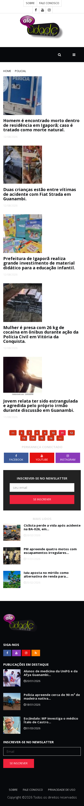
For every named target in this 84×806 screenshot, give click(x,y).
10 (53, 432)
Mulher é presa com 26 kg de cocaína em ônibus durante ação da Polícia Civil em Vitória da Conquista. (40, 334)
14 (32, 438)
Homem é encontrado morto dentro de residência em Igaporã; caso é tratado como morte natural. (41, 125)
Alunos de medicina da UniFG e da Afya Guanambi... (51, 673)
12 (71, 432)
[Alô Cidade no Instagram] (49, 10)
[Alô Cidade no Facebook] (36, 10)
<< (12, 432)
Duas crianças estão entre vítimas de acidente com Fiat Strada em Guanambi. (39, 194)
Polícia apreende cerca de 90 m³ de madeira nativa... (52, 696)
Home (7, 71)
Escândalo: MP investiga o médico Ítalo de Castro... (51, 720)
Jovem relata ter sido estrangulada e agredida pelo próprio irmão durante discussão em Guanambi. (40, 405)
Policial (20, 71)
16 (51, 438)
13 (23, 438)
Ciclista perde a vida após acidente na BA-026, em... (52, 527)
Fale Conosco (49, 3)
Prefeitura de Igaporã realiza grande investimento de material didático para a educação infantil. (39, 263)
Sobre (30, 3)
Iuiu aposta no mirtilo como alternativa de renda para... (46, 574)
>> (60, 438)
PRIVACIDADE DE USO (61, 790)
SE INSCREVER (42, 499)
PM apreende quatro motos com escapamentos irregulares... (50, 551)
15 (41, 438)
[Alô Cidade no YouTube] (42, 10)
